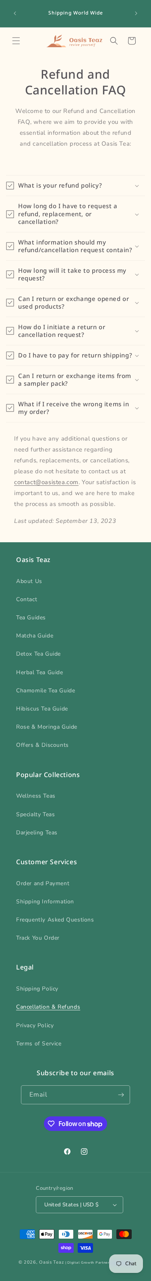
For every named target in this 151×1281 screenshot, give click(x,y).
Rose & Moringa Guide (46, 727)
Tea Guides (31, 617)
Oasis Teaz (51, 1262)
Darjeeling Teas (37, 832)
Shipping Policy (37, 989)
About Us (29, 581)
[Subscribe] (121, 1094)
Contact (26, 599)
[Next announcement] (136, 13)
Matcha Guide (34, 635)
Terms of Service (39, 1043)
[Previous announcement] (15, 13)
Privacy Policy (35, 1025)
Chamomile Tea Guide (45, 690)
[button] (16, 41)
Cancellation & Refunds (48, 1007)
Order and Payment (42, 883)
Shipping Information (45, 901)
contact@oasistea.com (46, 482)
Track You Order (38, 938)
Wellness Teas (36, 796)
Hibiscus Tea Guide (42, 709)
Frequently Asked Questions (55, 920)
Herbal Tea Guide (39, 672)
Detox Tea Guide (38, 654)
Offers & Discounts (42, 745)
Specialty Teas (35, 814)
